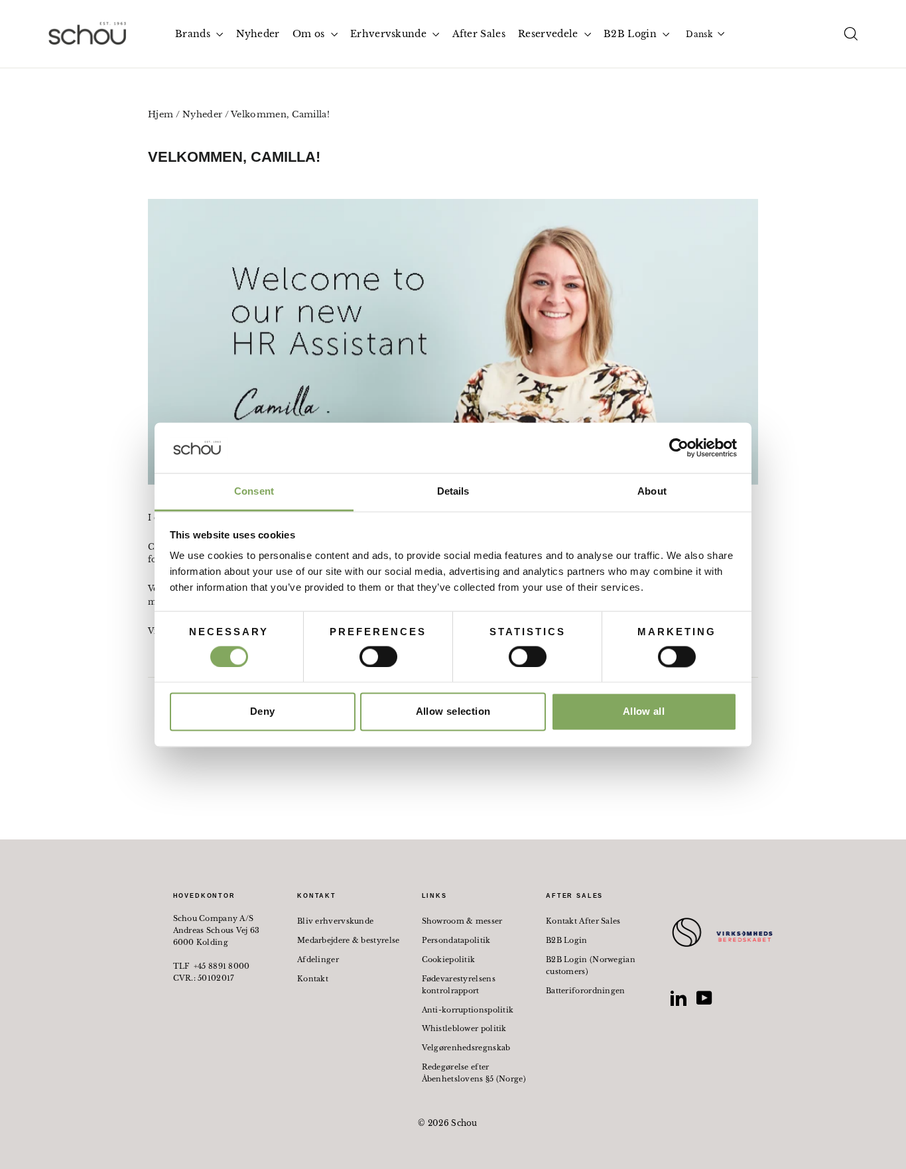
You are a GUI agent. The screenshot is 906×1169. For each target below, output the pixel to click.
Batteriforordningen (585, 990)
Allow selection (453, 711)
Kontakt (312, 978)
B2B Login (631, 34)
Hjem (160, 114)
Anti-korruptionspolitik (468, 1010)
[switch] (378, 656)
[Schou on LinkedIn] (678, 998)
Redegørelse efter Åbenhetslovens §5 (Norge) (474, 1072)
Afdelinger (318, 959)
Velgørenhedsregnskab (466, 1047)
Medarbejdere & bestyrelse (348, 940)
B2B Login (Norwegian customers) (590, 965)
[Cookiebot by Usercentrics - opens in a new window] (679, 448)
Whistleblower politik (464, 1028)
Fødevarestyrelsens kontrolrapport (458, 984)
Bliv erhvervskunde (335, 921)
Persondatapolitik (456, 940)
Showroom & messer (462, 921)
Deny (262, 711)
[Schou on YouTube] (704, 998)
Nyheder (258, 34)
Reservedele (549, 34)
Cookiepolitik (449, 959)
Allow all (644, 711)
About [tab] (652, 491)
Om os (310, 34)
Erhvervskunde (389, 34)
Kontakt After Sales (583, 921)
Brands (194, 34)
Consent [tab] (254, 491)
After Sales (478, 34)
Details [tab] (453, 491)
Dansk (699, 34)
